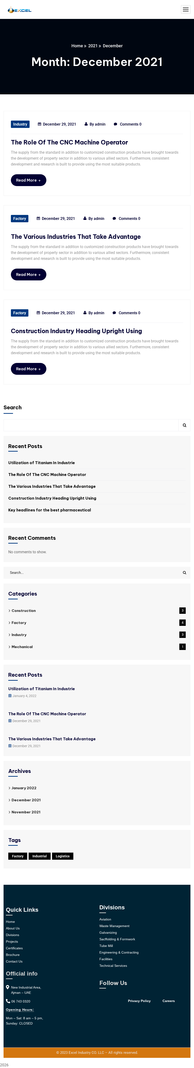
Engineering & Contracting (119, 952)
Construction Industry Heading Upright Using (76, 331)
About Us (13, 928)
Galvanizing (108, 932)
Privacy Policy (139, 1001)
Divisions (12, 935)
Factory (19, 218)
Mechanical (97, 647)
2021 (93, 45)
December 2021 (26, 800)
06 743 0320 (20, 1001)
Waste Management (114, 926)
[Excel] (19, 9)
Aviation (105, 919)
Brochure (13, 955)
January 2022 (24, 788)
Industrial (39, 856)
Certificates (14, 948)
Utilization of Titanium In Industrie (41, 462)
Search (13, 407)
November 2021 (26, 812)
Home (77, 45)
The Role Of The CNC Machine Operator (69, 142)
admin (100, 124)
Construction (98, 610)
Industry (20, 124)
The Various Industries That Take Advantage (76, 236)
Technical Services (113, 966)
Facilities (105, 959)
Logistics (63, 856)
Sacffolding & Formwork (117, 939)
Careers (169, 1001)
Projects (12, 941)
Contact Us (14, 961)
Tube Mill (106, 946)
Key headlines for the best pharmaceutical (49, 510)
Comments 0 (130, 124)
